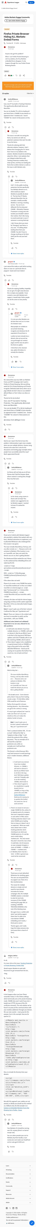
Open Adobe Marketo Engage (16, 20)
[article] (18, 113)
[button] (9, 43)
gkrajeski (10, 261)
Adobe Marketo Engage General (10, 8)
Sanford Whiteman (19, 795)
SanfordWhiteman (13, 99)
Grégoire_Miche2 (12, 955)
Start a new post (16, 87)
